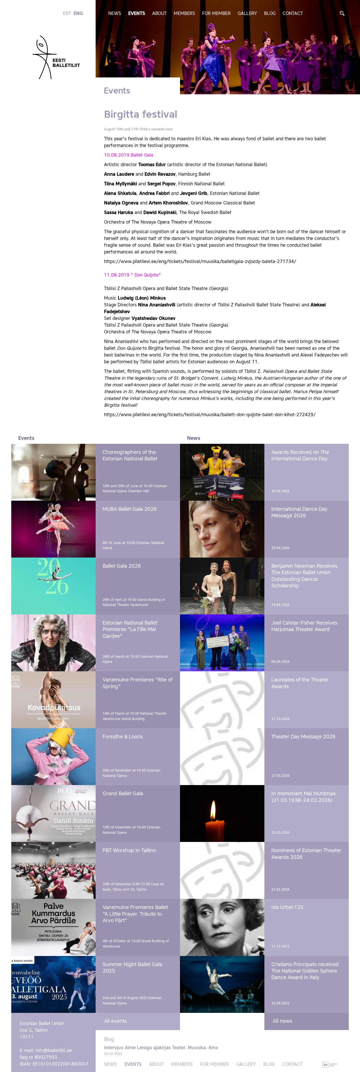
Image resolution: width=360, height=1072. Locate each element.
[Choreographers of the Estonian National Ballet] (53, 472)
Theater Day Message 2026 (303, 736)
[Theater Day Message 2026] (222, 756)
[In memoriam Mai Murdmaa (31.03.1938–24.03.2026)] (222, 813)
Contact (293, 14)
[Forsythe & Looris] (53, 756)
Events (136, 14)
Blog (270, 14)
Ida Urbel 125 (287, 907)
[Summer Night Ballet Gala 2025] (53, 984)
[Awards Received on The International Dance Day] (222, 472)
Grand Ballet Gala (123, 793)
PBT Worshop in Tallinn (129, 850)
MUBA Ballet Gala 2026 (130, 509)
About (159, 14)
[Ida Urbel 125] (222, 927)
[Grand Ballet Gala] (53, 813)
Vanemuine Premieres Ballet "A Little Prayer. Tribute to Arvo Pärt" (135, 914)
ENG (78, 14)
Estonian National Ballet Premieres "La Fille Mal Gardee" (130, 630)
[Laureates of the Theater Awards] (222, 699)
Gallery (247, 14)
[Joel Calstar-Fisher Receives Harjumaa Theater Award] (222, 642)
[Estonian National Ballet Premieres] (53, 642)
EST (67, 14)
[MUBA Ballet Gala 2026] (53, 529)
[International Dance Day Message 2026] (222, 529)
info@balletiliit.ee (54, 1051)
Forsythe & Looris (123, 736)
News (114, 14)
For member (216, 14)
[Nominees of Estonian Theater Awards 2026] (222, 870)
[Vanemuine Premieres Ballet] (53, 927)
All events (115, 1021)
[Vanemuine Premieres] (53, 699)
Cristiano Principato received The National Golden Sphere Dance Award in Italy (305, 971)
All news (282, 1021)
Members (184, 14)
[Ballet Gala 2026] (53, 586)
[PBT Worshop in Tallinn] (53, 870)
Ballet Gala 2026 (122, 566)
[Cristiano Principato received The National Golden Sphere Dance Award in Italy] (222, 984)
